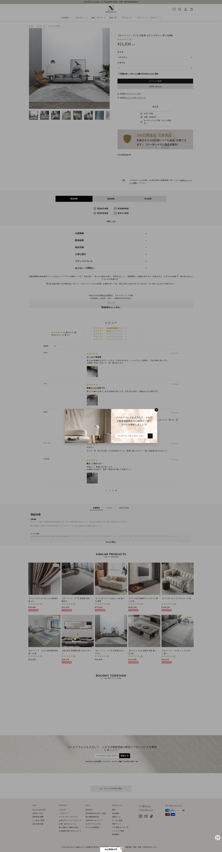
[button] (46, 830)
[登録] (150, 436)
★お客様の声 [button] (111, 849)
